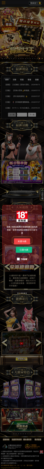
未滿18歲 (22, 241)
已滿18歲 (24, 249)
